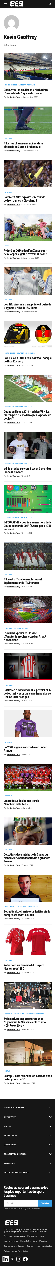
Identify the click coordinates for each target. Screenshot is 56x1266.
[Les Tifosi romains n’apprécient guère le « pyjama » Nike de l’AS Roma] (28, 281)
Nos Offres (9, 1163)
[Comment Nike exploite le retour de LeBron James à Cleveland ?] (28, 173)
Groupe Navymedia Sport (17, 1173)
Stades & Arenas (21, 628)
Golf (7, 246)
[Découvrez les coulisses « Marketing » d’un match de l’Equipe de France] (28, 66)
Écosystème (10, 1145)
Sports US (9, 192)
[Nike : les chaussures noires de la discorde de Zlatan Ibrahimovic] (28, 120)
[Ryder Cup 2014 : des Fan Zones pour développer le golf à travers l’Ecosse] (28, 227)
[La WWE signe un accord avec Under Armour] (28, 723)
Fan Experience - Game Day (15, 85)
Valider (45, 1203)
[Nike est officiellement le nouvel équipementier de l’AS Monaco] (28, 556)
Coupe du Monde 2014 (26, 353)
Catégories (10, 1117)
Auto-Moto (10, 353)
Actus (7, 1071)
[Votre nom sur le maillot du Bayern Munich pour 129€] (28, 941)
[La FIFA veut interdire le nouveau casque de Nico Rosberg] (28, 334)
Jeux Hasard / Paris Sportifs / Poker (29, 1014)
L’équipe (43, 1241)
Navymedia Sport (19, 1231)
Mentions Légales (44, 1246)
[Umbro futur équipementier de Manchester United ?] (28, 777)
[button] (5, 4)
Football (31, 85)
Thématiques (10, 1135)
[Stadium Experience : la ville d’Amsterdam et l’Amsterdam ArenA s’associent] (28, 609)
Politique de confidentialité (16, 1251)
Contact (30, 1246)
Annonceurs (19, 1236)
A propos (8, 1236)
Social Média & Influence (27, 907)
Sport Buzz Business (14, 1108)
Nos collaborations (28, 1241)
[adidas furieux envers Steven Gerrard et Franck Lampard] (28, 445)
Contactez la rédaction (14, 1246)
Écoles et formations (15, 1154)
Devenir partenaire (35, 1236)
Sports (7, 1126)
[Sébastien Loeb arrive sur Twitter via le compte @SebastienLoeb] (28, 888)
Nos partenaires (11, 1241)
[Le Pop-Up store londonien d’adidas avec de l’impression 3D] (28, 1052)
